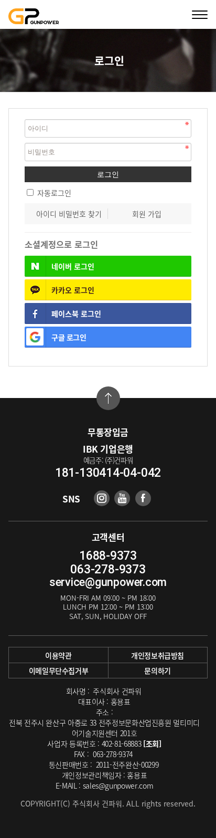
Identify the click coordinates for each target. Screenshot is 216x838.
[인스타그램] (102, 498)
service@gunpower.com (108, 582)
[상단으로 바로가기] (108, 398)
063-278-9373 (107, 569)
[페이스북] (143, 498)
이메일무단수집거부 (59, 670)
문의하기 (157, 670)
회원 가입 (146, 213)
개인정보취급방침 (157, 655)
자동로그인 (54, 192)
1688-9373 (108, 555)
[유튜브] (122, 498)
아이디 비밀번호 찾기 (69, 213)
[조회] (152, 743)
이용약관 (58, 655)
